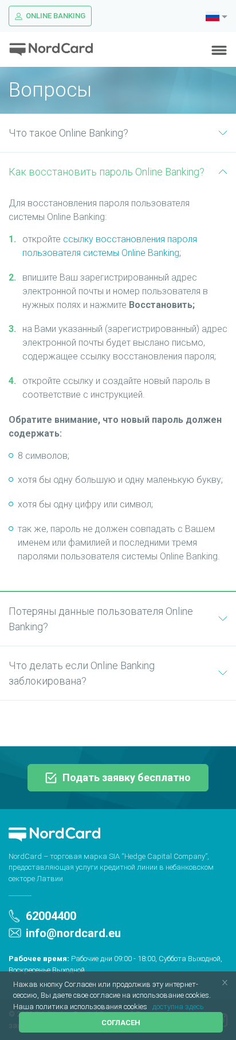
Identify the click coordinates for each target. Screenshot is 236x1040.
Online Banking (55, 15)
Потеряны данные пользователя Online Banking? (101, 619)
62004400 (51, 916)
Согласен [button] (120, 1022)
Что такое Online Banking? (68, 133)
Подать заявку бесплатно (126, 777)
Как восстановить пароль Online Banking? (106, 172)
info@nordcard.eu (73, 933)
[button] (150, 1007)
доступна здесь (178, 1006)
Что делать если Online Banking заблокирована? (82, 673)
